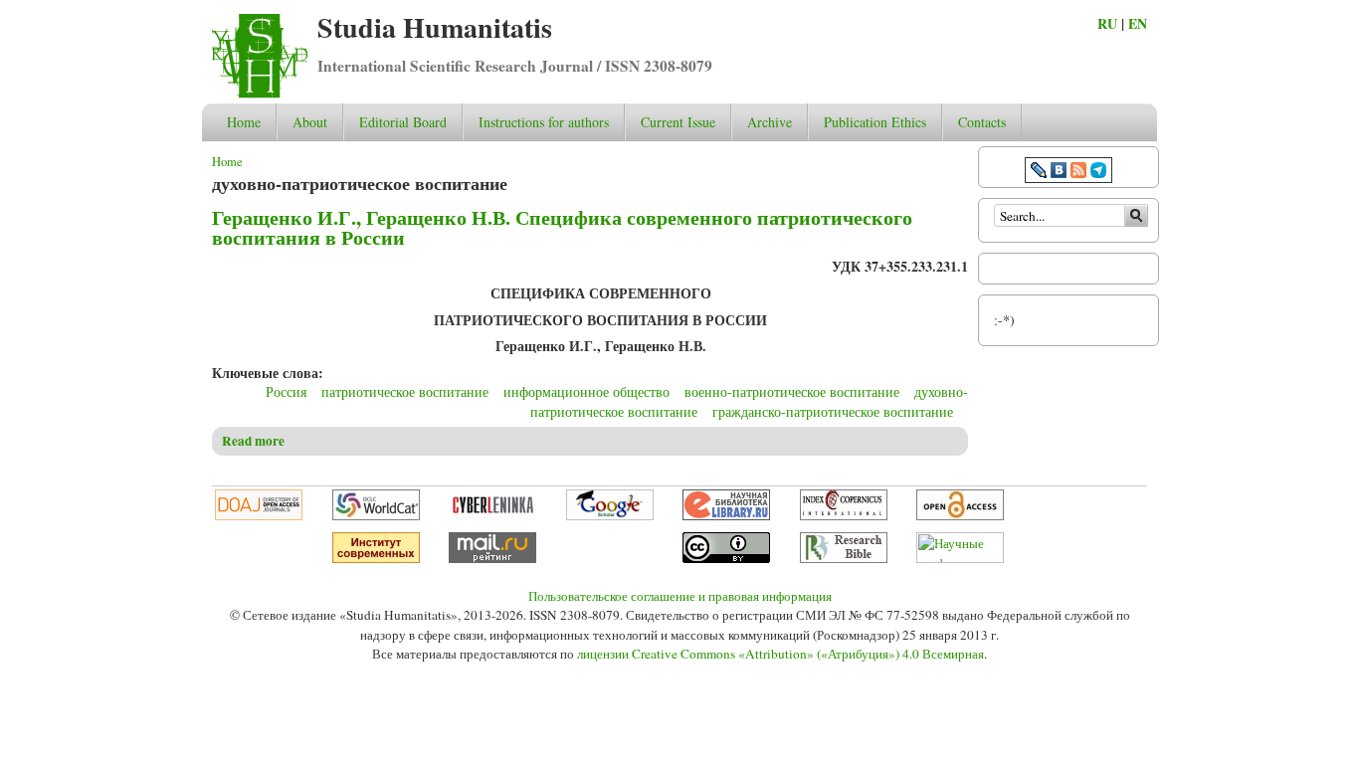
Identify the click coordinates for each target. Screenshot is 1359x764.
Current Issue (678, 121)
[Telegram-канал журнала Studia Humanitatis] (1098, 172)
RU (1107, 23)
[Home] (259, 93)
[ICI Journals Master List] (843, 515)
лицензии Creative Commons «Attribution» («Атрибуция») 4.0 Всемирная (780, 654)
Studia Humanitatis (434, 27)
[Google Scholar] (610, 515)
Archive (769, 121)
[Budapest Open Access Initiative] (960, 515)
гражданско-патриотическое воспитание (832, 411)
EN (1137, 23)
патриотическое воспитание (404, 391)
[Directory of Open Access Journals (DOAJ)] (258, 515)
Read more (253, 441)
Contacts (982, 121)
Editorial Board (403, 121)
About (309, 121)
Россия (286, 391)
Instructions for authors (544, 121)
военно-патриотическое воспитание (791, 391)
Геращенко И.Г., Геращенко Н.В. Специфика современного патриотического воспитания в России (562, 227)
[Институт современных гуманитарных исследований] (376, 558)
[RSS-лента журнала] (1078, 172)
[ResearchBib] (843, 558)
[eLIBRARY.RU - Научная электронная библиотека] (726, 515)
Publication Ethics (875, 121)
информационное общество (586, 391)
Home (244, 121)
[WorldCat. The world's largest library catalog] (376, 515)
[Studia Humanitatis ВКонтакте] (1059, 172)
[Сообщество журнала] (1041, 172)
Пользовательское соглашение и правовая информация (680, 596)
